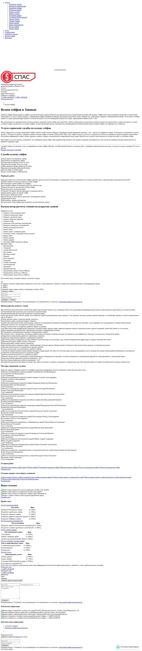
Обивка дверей (14, 21)
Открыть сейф (8, 221)
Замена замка (8, 229)
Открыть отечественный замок (14, 213)
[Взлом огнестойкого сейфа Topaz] (13, 467)
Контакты (8, 38)
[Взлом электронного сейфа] (109, 467)
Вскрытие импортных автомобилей (16, 225)
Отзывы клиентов (11, 34)
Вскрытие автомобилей (17, 6)
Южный (6, 256)
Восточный (7, 252)
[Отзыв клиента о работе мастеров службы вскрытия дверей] (108, 477)
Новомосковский (9, 269)
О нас (7, 30)
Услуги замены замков (9, 530)
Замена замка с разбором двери (14, 231)
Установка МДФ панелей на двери (15, 242)
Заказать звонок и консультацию (12, 580)
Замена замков (14, 19)
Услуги (7, 2)
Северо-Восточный (10, 250)
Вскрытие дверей (15, 4)
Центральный (8, 246)
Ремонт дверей (14, 12)
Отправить (5, 300)
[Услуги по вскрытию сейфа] (88, 467)
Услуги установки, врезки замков (12, 541)
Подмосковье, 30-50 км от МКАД (15, 273)
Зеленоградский (9, 264)
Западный (6, 260)
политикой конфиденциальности (70, 302)
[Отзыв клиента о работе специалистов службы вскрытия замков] (26, 477)
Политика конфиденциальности (16, 628)
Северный (7, 248)
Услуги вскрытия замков (9, 505)
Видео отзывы (10, 36)
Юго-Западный (8, 258)
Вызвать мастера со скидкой (11, 150)
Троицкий (7, 266)
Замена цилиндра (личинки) (13, 227)
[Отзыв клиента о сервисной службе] (68, 477)
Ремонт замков (14, 14)
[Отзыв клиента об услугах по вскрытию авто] (19, 479)
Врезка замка (8, 236)
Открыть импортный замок (13, 215)
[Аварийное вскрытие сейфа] (48, 467)
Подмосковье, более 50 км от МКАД (16, 275)
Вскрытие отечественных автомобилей (17, 223)
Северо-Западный (9, 262)
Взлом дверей (14, 23)
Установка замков (15, 15)
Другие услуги (6, 552)
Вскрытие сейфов (15, 8)
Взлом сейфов (14, 27)
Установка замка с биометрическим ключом (18, 234)
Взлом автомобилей (16, 25)
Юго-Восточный (9, 254)
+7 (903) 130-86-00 (20, 97)
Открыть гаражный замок (12, 217)
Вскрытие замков (15, 10)
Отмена (12, 300)
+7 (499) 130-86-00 (7, 97)
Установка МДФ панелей (18, 17)
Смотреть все (5, 469)
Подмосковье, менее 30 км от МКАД (16, 271)
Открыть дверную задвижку (13, 219)
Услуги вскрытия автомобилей (12, 521)
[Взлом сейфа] (32, 467)
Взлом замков (14, 28)
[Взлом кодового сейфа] (68, 467)
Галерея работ (10, 32)
